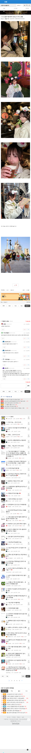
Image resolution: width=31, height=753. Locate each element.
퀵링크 (18, 717)
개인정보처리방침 (13, 719)
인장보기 (5, 302)
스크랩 (27, 290)
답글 (3, 329)
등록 (28, 385)
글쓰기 (29, 5)
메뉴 (2, 302)
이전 (15, 305)
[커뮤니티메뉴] (2, 1)
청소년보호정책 (23, 719)
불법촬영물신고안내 (15, 721)
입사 (3, 18)
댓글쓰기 (27, 305)
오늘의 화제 (4, 691)
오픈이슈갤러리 (5, 5)
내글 (4, 8)
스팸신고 (12, 290)
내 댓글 (15, 8)
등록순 (7, 321)
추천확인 (3, 290)
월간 (19, 691)
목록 (4, 305)
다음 (21, 305)
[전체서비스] (29, 1)
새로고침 (28, 321)
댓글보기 (27, 391)
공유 (24, 290)
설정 (23, 717)
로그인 (8, 717)
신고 (7, 290)
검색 (23, 676)
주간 (12, 691)
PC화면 (14, 717)
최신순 (11, 321)
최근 (3, 676)
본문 (9, 305)
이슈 (26, 691)
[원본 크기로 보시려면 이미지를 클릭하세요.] (15, 39)
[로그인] (26, 1)
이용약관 (6, 719)
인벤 (5, 2)
